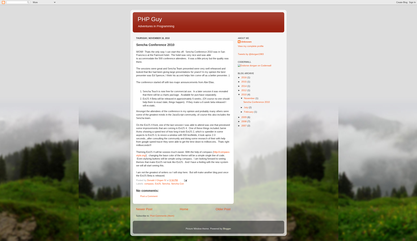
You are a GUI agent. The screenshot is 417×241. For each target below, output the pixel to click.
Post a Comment (149, 196)
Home (184, 209)
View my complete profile (251, 46)
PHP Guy (150, 19)
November (249, 98)
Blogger (227, 228)
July (246, 107)
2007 (244, 125)
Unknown (246, 42)
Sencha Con (177, 184)
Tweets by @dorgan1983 (251, 54)
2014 (244, 86)
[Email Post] (185, 180)
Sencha (166, 184)
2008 (244, 121)
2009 (244, 117)
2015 (244, 81)
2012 (244, 90)
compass (149, 184)
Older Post (223, 209)
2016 (244, 77)
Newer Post (144, 209)
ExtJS (158, 184)
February (249, 112)
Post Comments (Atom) (162, 216)
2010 (244, 94)
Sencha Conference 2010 (256, 102)
